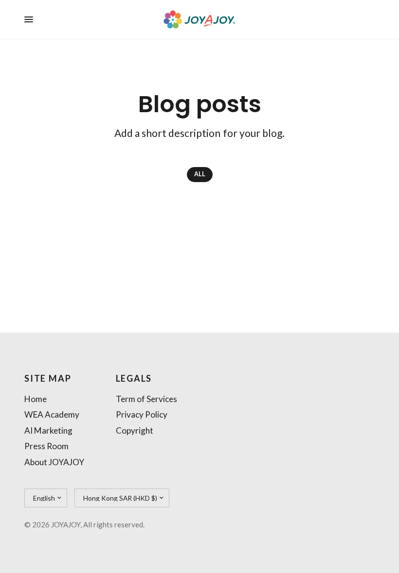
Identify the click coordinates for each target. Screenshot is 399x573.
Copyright (134, 430)
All (199, 174)
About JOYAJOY (54, 462)
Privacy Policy (141, 414)
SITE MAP (47, 378)
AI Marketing (48, 430)
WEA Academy (51, 414)
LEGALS (134, 378)
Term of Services (146, 399)
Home (35, 399)
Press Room (46, 446)
